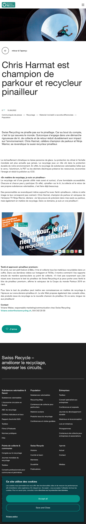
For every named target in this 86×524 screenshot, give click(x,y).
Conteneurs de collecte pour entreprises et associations (70, 434)
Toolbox (5, 424)
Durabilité (34, 464)
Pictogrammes (65, 428)
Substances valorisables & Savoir (14, 391)
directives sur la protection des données (53, 490)
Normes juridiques (9, 433)
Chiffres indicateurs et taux (13, 414)
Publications (35, 469)
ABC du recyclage (9, 410)
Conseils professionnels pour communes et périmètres (13, 471)
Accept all (43, 498)
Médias (62, 464)
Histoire (33, 450)
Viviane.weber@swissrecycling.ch (16, 310)
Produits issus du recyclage (41, 416)
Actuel (61, 450)
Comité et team (36, 455)
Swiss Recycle (37, 445)
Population (35, 390)
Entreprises (64, 390)
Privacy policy (12, 517)
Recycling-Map (36, 400)
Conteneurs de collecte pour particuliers (41, 405)
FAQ (3, 438)
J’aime (12, 329)
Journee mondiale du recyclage (10, 459)
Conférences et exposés (69, 407)
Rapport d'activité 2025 (11, 419)
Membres (34, 460)
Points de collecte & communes (11, 446)
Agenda (62, 445)
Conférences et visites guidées (42, 421)
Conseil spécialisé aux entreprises (68, 401)
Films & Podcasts (9, 428)
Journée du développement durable (70, 413)
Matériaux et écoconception (70, 419)
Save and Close (43, 507)
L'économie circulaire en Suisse (12, 403)
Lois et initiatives (66, 424)
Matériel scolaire (37, 412)
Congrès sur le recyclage (12, 453)
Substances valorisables (11, 398)
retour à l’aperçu (19, 50)
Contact (62, 455)
